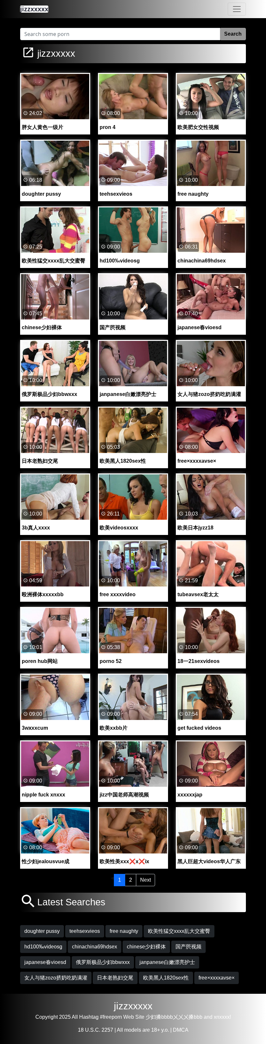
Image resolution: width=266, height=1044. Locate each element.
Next (145, 880)
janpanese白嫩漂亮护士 (167, 962)
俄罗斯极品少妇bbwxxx (103, 962)
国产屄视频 (188, 946)
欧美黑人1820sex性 (166, 977)
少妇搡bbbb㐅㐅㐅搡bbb (174, 1017)
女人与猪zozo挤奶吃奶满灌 (55, 977)
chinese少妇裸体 (146, 946)
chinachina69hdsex (94, 946)
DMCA (180, 1030)
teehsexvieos (84, 931)
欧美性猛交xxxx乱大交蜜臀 (179, 931)
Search (233, 34)
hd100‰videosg (43, 946)
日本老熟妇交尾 (115, 977)
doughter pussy (42, 931)
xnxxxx (222, 1017)
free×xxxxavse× (217, 977)
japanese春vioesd (45, 962)
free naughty (124, 931)
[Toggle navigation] (237, 9)
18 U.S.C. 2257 (95, 1030)
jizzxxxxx (133, 1006)
